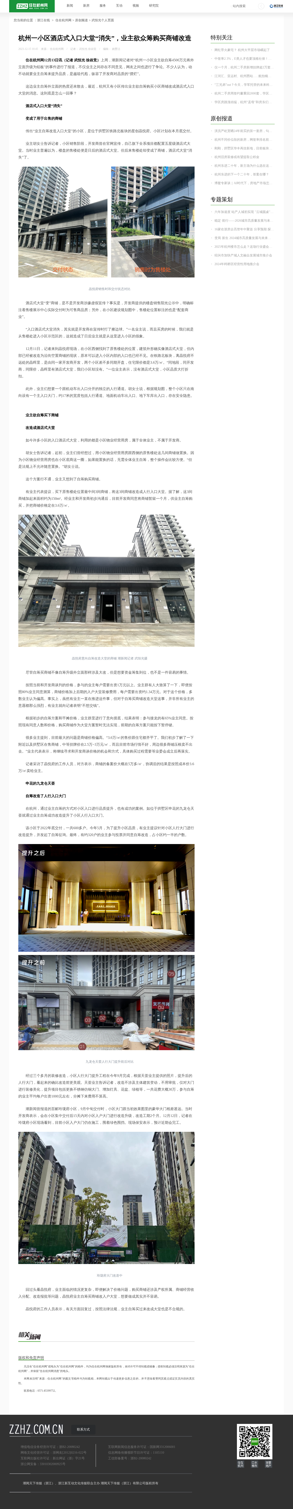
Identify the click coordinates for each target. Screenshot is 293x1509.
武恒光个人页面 (103, 20)
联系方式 (83, 1429)
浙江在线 (43, 20)
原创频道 (81, 20)
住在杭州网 (63, 20)
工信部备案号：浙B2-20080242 (129, 1458)
